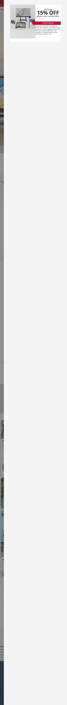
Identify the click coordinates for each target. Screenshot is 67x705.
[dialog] (35, 352)
